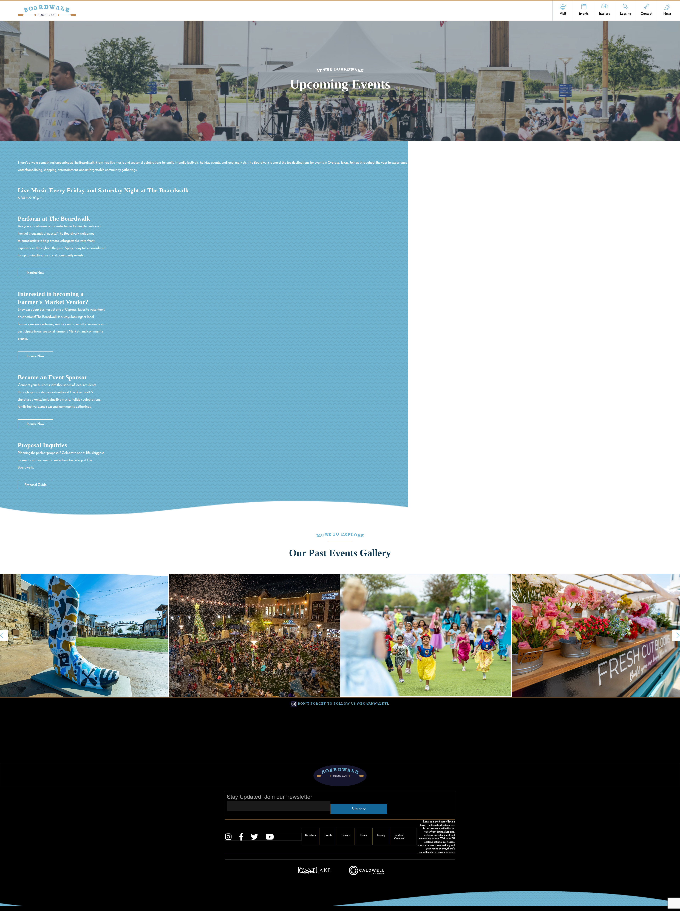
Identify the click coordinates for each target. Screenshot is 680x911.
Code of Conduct (399, 836)
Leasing (625, 13)
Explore (604, 13)
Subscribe (359, 809)
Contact (646, 13)
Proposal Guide (35, 484)
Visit (563, 13)
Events (584, 13)
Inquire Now (35, 272)
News (667, 13)
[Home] (38, 10)
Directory (310, 835)
